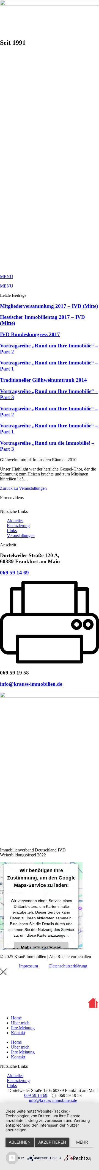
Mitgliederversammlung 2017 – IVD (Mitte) (49, 306)
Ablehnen (20, 1142)
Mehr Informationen (41, 947)
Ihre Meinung (23, 1027)
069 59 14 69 (14, 573)
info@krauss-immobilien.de (31, 684)
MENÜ (6, 276)
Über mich (20, 1022)
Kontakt (18, 1032)
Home (16, 1018)
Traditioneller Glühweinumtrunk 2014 (43, 380)
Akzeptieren (52, 1142)
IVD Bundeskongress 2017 (30, 334)
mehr (82, 1142)
